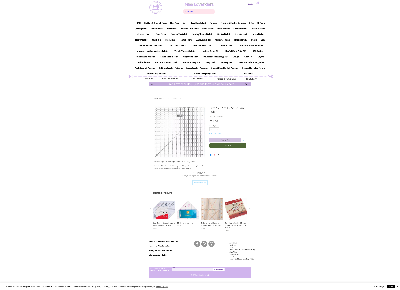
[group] (200, 215)
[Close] (397, 286)
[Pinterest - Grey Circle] (204, 244)
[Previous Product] (150, 209)
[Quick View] (164, 209)
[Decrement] (211, 129)
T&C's (231, 256)
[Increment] (217, 129)
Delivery (232, 245)
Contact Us (234, 254)
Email (173, 267)
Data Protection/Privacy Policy (242, 250)
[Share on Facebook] (210, 155)
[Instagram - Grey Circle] (211, 244)
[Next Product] (250, 209)
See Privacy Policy (162, 287)
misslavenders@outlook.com (166, 241)
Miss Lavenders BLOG (158, 255)
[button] (257, 2)
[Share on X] (218, 155)
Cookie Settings (379, 287)
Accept (391, 287)
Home (156, 99)
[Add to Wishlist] (244, 140)
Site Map (233, 252)
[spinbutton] (214, 129)
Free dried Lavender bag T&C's (241, 259)
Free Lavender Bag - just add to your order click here (200, 84)
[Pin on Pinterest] (214, 155)
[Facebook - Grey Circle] (197, 244)
